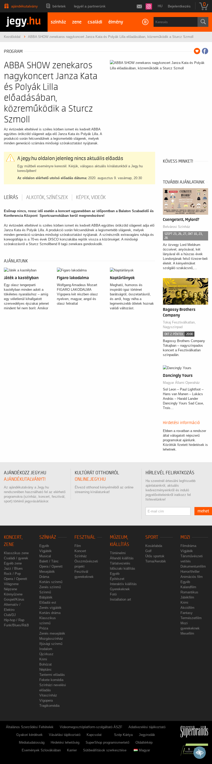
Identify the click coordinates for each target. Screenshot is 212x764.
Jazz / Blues (13, 568)
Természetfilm (191, 618)
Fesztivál (84, 537)
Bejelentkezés (179, 6)
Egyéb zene (13, 563)
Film (77, 546)
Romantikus (189, 592)
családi (95, 22)
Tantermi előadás (52, 675)
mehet (203, 511)
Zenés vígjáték (50, 608)
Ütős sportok (154, 556)
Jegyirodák (147, 735)
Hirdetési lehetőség (65, 742)
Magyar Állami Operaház (181, 383)
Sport (151, 537)
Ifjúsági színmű (50, 644)
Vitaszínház (48, 695)
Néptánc (45, 669)
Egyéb (44, 546)
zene (76, 22)
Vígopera (46, 700)
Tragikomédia (49, 706)
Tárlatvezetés (120, 563)
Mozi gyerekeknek (190, 625)
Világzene (11, 584)
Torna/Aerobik (155, 561)
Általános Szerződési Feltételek (30, 727)
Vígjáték (45, 551)
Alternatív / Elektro (12, 607)
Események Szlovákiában (41, 750)
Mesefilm (187, 633)
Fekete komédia (51, 680)
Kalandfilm (188, 587)
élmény (115, 22)
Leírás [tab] (11, 197)
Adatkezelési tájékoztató (146, 727)
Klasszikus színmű (47, 620)
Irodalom (45, 649)
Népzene (10, 589)
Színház (47, 537)
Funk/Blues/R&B (16, 625)
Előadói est (47, 602)
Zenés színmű (50, 587)
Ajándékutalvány (24, 6)
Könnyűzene (13, 594)
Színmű (45, 592)
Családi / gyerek (16, 558)
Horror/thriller (190, 572)
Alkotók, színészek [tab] (47, 197)
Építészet (117, 579)
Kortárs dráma (49, 613)
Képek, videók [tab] (91, 197)
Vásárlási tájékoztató (64, 735)
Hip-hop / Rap (14, 620)
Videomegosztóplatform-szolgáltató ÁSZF (91, 727)
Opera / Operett (15, 579)
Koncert (80, 551)
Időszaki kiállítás (122, 568)
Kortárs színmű (50, 582)
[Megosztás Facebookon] (205, 51)
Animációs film (191, 577)
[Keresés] (203, 22)
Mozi (185, 537)
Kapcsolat (94, 735)
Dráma (44, 577)
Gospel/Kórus (14, 599)
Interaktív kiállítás (123, 584)
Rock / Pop (12, 574)
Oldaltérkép (144, 742)
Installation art (120, 599)
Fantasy (186, 613)
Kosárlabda (153, 546)
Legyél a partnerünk (89, 6)
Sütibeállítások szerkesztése (104, 750)
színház (58, 22)
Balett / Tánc (49, 561)
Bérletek (59, 6)
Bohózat (45, 664)
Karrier (72, 750)
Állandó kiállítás (122, 558)
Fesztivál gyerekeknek (84, 574)
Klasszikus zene (16, 553)
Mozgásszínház (51, 639)
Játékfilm (187, 597)
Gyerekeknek (120, 589)
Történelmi (118, 553)
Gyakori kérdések (29, 735)
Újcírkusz (46, 654)
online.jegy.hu (90, 479)
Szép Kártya (123, 735)
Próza (43, 628)
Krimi (43, 659)
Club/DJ (10, 615)
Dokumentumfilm (193, 566)
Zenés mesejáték (52, 633)
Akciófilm (187, 608)
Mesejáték (47, 572)
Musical (45, 556)
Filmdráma (188, 546)
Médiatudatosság (31, 742)
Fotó (113, 594)
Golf (148, 551)
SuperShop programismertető (107, 742)
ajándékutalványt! (25, 479)
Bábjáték (45, 597)
